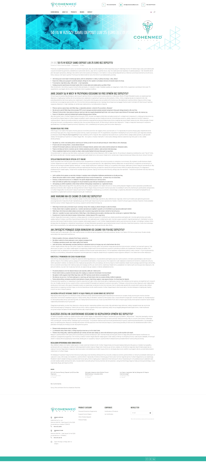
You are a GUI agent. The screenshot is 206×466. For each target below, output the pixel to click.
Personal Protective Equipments (87, 411)
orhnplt (68, 65)
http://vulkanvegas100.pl (71, 135)
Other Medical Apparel (84, 417)
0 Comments (75, 65)
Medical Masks (82, 420)
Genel (62, 65)
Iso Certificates (109, 414)
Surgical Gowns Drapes (84, 414)
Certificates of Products (111, 411)
